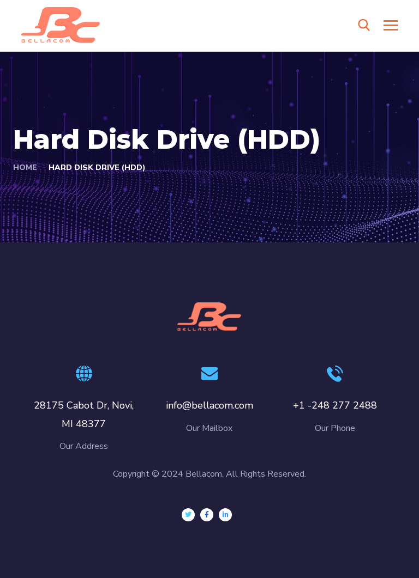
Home (25, 167)
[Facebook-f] (206, 514)
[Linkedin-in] (225, 514)
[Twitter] (188, 514)
